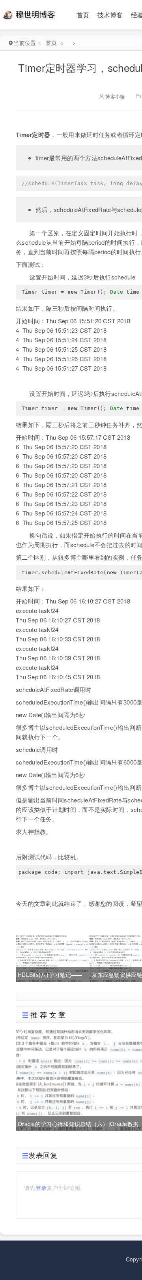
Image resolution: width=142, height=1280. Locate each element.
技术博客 (110, 14)
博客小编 (114, 96)
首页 (83, 14)
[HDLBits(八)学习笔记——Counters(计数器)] (52, 957)
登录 (41, 1188)
